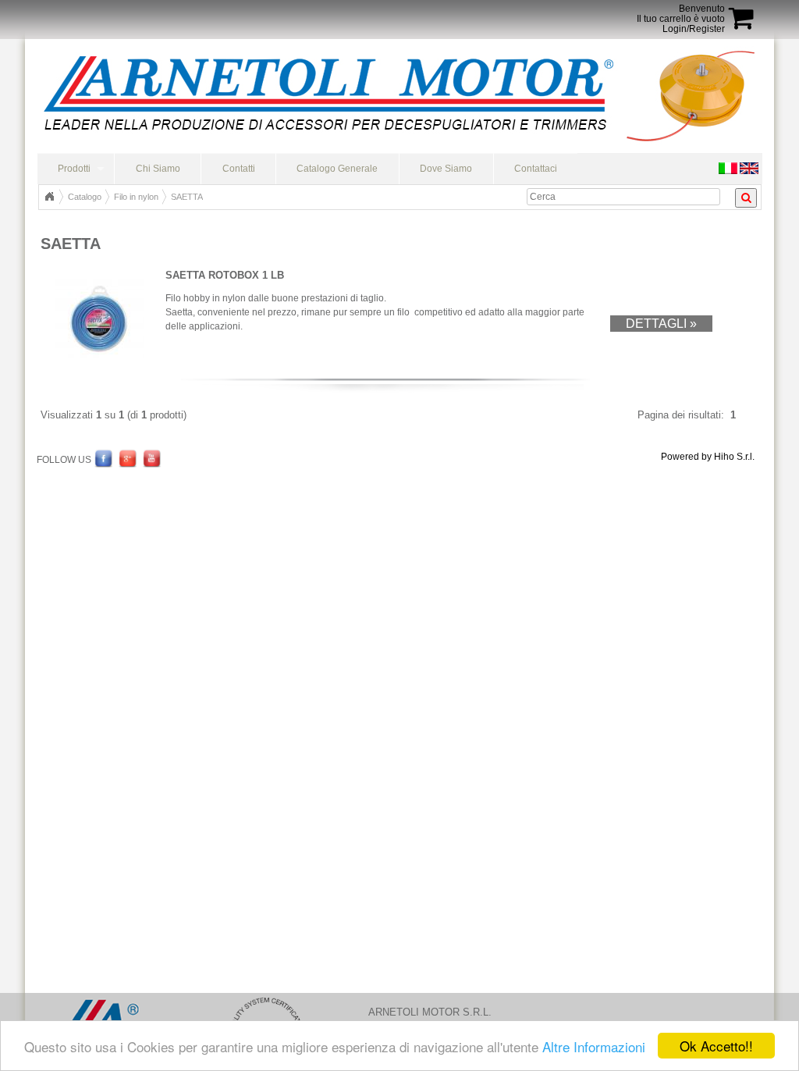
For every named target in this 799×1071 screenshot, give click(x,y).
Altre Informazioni (593, 1046)
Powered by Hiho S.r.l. (708, 456)
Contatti (238, 168)
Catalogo (84, 196)
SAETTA (187, 196)
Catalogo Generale (337, 168)
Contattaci (535, 168)
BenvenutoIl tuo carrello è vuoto (681, 13)
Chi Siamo (158, 168)
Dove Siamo (446, 168)
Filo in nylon (136, 196)
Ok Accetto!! (716, 1045)
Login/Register (693, 28)
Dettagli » (661, 323)
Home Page (49, 196)
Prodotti (74, 168)
